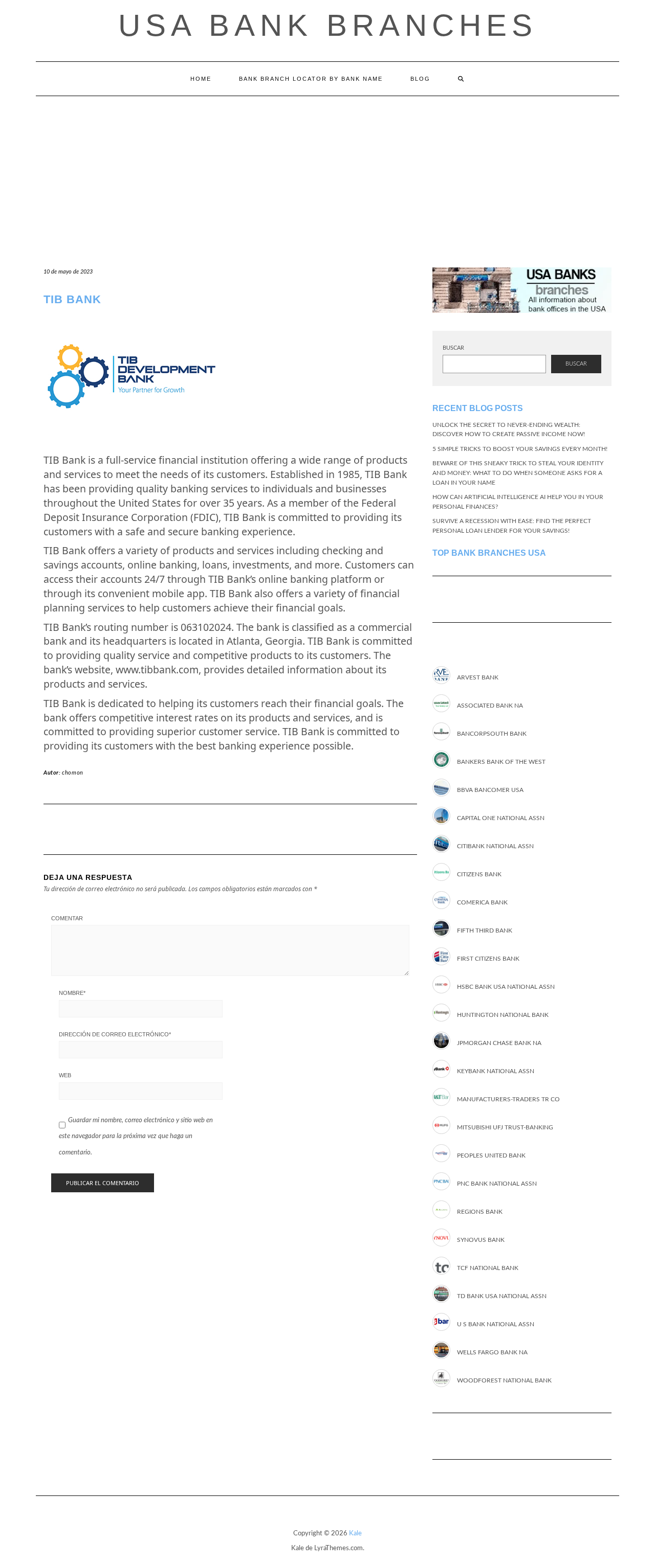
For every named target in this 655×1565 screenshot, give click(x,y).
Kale (355, 1533)
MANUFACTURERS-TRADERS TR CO (508, 1099)
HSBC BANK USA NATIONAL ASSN (506, 987)
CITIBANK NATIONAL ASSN (495, 846)
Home (200, 79)
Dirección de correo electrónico (115, 1034)
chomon (72, 773)
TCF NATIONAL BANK (487, 1268)
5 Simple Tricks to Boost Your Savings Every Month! (519, 449)
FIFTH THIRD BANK (484, 930)
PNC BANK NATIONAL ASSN (497, 1184)
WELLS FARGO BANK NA (492, 1352)
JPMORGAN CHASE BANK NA (499, 1043)
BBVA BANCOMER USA (490, 790)
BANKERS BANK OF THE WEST (501, 762)
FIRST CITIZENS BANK (488, 959)
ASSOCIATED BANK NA (490, 705)
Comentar (67, 918)
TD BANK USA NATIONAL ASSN (502, 1296)
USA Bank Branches (327, 25)
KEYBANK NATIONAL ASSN (495, 1071)
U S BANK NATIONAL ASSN (495, 1324)
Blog (420, 79)
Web (65, 1075)
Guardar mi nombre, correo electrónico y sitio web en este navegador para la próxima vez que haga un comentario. (136, 1136)
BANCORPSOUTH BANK (492, 734)
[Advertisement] (327, 172)
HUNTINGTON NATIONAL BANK (503, 1015)
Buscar (453, 348)
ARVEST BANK (477, 677)
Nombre (72, 993)
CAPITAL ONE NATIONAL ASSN (500, 818)
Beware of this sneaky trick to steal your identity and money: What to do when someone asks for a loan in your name (517, 472)
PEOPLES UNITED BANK (491, 1155)
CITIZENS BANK (479, 874)
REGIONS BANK (480, 1212)
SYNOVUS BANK (481, 1240)
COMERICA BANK (482, 902)
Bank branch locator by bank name (311, 79)
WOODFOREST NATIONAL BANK (504, 1380)
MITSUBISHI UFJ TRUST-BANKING (505, 1127)
